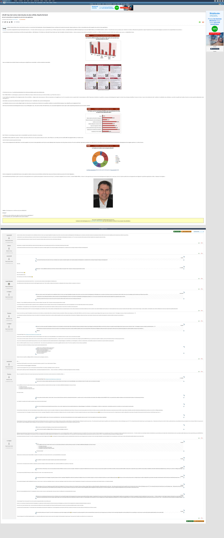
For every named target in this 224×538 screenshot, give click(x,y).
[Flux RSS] (219, 4)
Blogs (28, 0)
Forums (15, 0)
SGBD (44, 2)
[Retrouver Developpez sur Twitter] (220, 4)
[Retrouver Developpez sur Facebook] (221, 4)
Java (29, 2)
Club (53, 0)
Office (47, 2)
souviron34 (9, 235)
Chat (31, 0)
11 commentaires (22, 19)
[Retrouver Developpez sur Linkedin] (222, 4)
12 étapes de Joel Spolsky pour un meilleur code (33, 334)
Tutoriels (20, 0)
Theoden (9, 313)
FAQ (24, 0)
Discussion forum (215, 48)
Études (45, 0)
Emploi (41, 0)
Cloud (17, 2)
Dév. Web (32, 2)
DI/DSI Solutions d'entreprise (10, 2)
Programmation (39, 2)
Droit (50, 0)
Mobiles (51, 2)
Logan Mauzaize (9, 281)
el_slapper (9, 291)
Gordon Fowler (15, 19)
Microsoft (25, 2)
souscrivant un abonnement (97, 221)
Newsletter (36, 0)
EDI (35, 2)
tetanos (9, 245)
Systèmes (54, 2)
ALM (22, 2)
